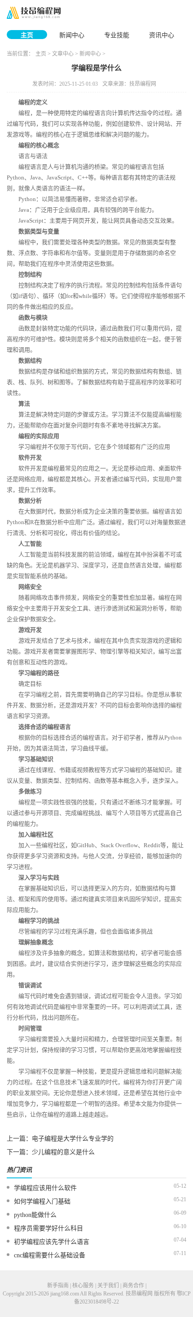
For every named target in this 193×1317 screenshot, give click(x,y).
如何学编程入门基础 (42, 1201)
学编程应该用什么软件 (45, 1188)
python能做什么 (35, 1215)
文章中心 (63, 54)
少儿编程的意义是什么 (63, 1152)
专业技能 (116, 35)
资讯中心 (161, 35)
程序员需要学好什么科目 (48, 1228)
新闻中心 (71, 35)
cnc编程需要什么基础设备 (49, 1255)
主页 (27, 35)
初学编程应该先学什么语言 (51, 1241)
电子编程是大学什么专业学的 (73, 1138)
